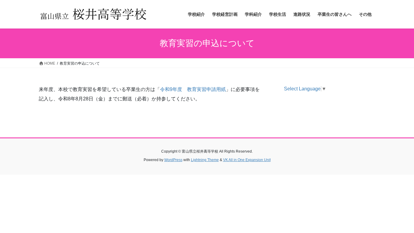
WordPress (173, 160)
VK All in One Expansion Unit (247, 160)
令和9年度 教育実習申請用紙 (193, 89)
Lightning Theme (205, 160)
